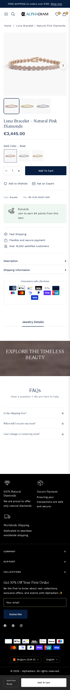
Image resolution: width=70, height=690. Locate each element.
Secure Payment (47, 491)
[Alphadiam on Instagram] (22, 625)
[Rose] (10, 155)
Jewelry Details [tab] (33, 322)
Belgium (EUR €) (26, 659)
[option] (35, 64)
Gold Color (11, 681)
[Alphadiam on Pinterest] (14, 625)
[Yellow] (37, 155)
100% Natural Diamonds (12, 493)
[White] (24, 155)
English (50, 659)
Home (7, 25)
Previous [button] (7, 65)
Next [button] (63, 65)
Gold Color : (14, 145)
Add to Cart (44, 682)
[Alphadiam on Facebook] (6, 625)
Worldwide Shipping (16, 525)
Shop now (56, 4)
